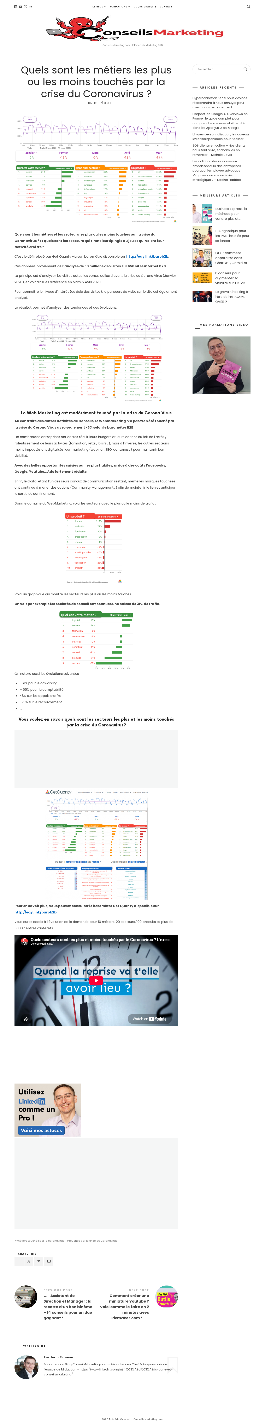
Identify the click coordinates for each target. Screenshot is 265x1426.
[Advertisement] (47, 1055)
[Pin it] (38, 1261)
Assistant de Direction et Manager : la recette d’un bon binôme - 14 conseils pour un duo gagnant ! (55, 1305)
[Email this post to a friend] (48, 1261)
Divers (93, 103)
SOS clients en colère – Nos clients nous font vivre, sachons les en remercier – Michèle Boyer (219, 150)
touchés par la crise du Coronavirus (93, 1240)
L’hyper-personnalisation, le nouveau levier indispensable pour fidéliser (221, 136)
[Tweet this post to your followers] (29, 1261)
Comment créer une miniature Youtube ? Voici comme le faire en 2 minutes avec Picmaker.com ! (137, 1305)
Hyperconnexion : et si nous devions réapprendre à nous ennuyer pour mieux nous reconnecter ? (220, 102)
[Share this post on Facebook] (19, 1261)
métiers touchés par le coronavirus (40, 1240)
